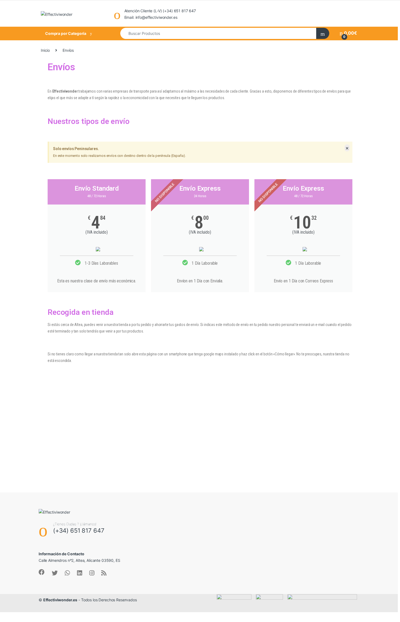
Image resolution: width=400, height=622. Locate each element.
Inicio (45, 50)
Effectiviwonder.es (60, 599)
